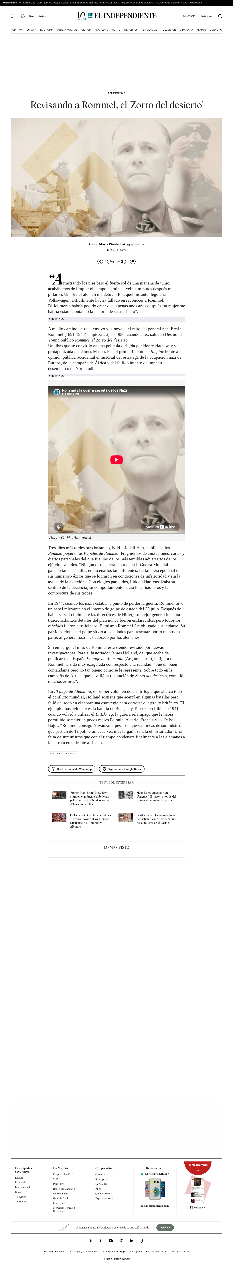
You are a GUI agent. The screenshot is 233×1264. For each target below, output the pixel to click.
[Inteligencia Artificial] (155, 1198)
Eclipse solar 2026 (63, 1174)
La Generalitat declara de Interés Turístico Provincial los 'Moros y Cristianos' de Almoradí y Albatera (90, 820)
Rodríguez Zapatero (64, 1188)
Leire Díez (59, 1203)
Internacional (67, 29)
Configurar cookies (180, 1251)
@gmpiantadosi (135, 244)
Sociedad (101, 29)
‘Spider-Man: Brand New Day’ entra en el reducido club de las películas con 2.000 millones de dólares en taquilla (89, 798)
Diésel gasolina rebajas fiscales (52, 2)
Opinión (17, 29)
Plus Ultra (58, 1183)
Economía (47, 29)
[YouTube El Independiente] (111, 1241)
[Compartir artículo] (100, 261)
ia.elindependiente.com (155, 1205)
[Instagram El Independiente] (121, 1241)
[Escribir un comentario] (133, 261)
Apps (98, 1188)
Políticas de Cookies (156, 1251)
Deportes (131, 29)
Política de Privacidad (54, 1251)
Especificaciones (104, 1198)
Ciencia (86, 29)
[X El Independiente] (91, 1241)
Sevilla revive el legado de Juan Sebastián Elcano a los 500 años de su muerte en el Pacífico (157, 819)
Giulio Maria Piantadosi (107, 244)
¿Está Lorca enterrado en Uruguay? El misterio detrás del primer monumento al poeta (156, 796)
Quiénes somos (103, 1193)
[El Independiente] (116, 16)
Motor (201, 29)
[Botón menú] (13, 16)
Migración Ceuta (129, 2)
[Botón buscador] (220, 16)
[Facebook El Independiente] (100, 1241)
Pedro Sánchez (61, 1193)
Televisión (168, 29)
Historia (71, 753)
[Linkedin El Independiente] (131, 1241)
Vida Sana (186, 29)
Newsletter (101, 1183)
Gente (116, 29)
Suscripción (101, 1179)
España (31, 29)
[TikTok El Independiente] (142, 1241)
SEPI (56, 1179)
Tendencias (150, 29)
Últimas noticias (27, 2)
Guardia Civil (60, 1198)
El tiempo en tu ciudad (37, 16)
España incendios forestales (84, 2)
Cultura (55, 753)
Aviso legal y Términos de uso (84, 1251)
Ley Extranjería (146, 2)
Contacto (100, 1174)
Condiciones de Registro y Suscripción (122, 1251)
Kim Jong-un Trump (109, 2)
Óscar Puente (195, 2)
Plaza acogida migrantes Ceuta (171, 2)
